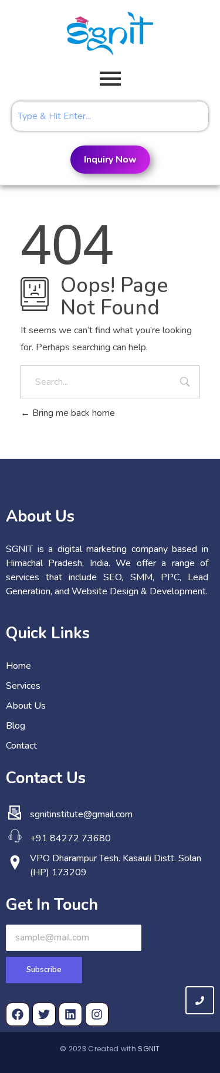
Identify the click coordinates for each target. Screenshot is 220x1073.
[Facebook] (17, 1014)
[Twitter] (44, 1014)
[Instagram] (97, 1014)
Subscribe (44, 969)
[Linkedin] (70, 1014)
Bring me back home (72, 413)
